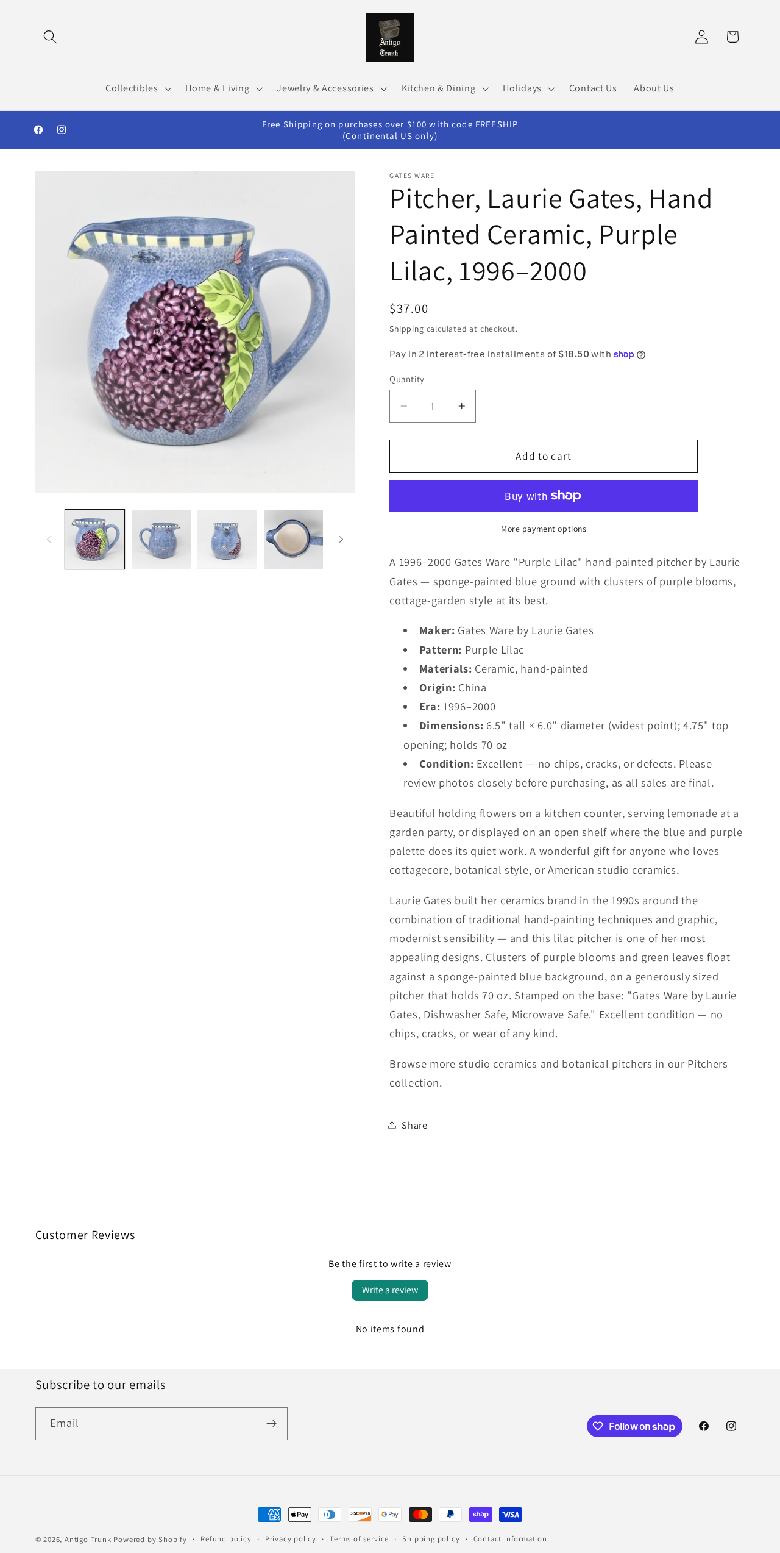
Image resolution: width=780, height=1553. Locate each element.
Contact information (510, 1538)
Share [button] (414, 1125)
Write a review (390, 1289)
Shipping (406, 328)
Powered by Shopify (150, 1539)
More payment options (544, 528)
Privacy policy (290, 1538)
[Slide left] (48, 539)
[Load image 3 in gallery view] (227, 539)
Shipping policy (430, 1538)
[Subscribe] (271, 1423)
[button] (50, 36)
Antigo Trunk (88, 1539)
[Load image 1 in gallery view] (94, 539)
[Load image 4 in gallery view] (293, 539)
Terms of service (359, 1538)
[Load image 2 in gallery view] (161, 539)
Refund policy (225, 1538)
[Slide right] (341, 539)
